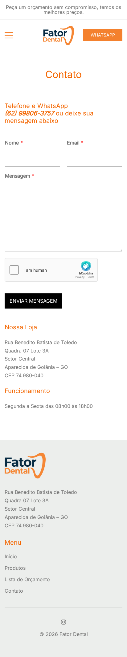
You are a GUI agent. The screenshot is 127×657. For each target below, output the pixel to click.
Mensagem (19, 176)
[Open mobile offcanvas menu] (9, 35)
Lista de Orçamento (27, 579)
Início (11, 556)
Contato (14, 591)
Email (75, 143)
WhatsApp (103, 34)
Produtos (15, 568)
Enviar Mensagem (33, 301)
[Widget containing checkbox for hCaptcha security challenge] (51, 270)
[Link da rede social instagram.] (63, 621)
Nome (14, 143)
